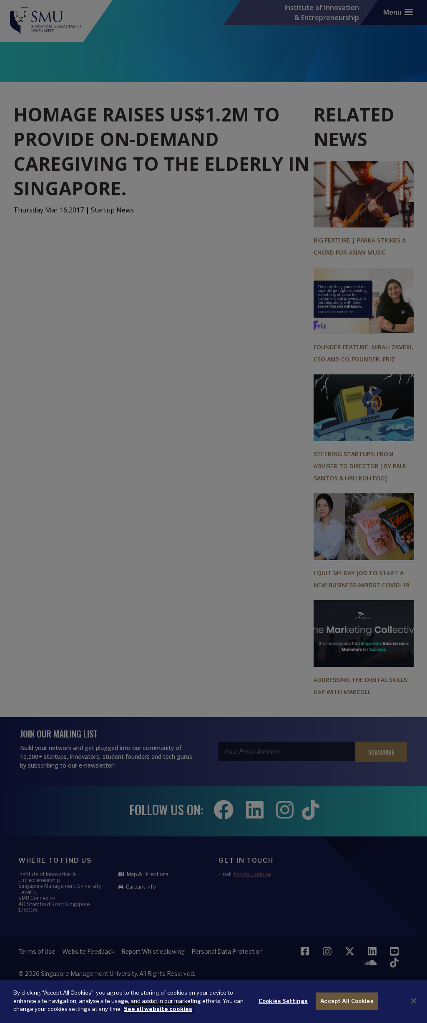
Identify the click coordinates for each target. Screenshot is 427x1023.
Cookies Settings (283, 1001)
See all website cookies (158, 1008)
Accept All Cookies (346, 1001)
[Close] (413, 1001)
